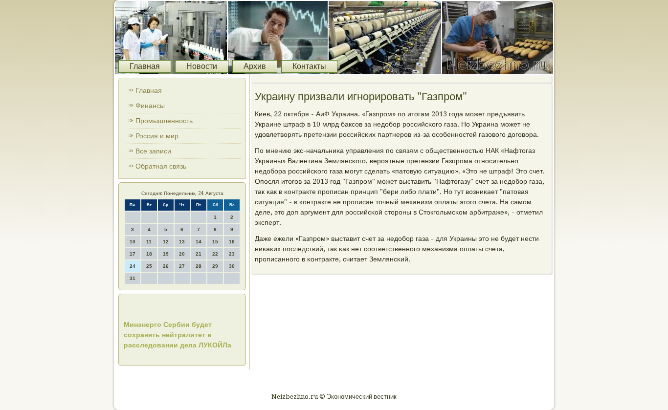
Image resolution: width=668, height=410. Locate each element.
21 (198, 254)
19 (166, 254)
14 (198, 241)
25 (149, 266)
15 (215, 241)
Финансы (150, 105)
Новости (201, 66)
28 (198, 266)
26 (166, 266)
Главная (145, 66)
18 (149, 254)
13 (182, 241)
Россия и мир (156, 136)
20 (182, 254)
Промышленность (164, 121)
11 (149, 241)
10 (132, 241)
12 (166, 241)
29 (215, 266)
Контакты (309, 66)
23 (232, 254)
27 (182, 266)
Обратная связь (160, 166)
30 (232, 266)
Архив (255, 66)
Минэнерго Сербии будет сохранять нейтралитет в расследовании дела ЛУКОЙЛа (177, 335)
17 (132, 254)
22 (215, 254)
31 (132, 278)
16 (232, 241)
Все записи (153, 151)
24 (132, 266)
